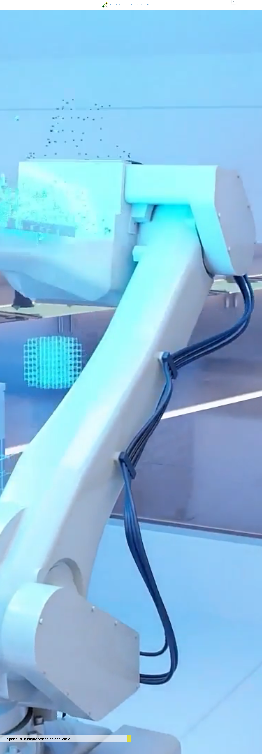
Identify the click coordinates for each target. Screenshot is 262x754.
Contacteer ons (155, 4)
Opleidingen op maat (133, 4)
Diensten (112, 4)
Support (125, 4)
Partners (142, 4)
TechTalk (148, 4)
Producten (118, 4)
